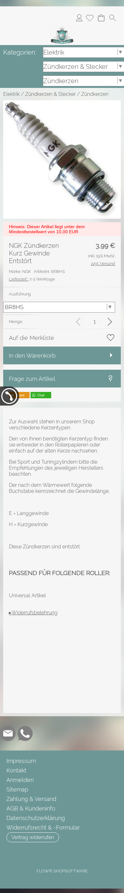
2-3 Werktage (32, 279)
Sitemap (17, 789)
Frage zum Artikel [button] (32, 378)
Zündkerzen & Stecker (50, 94)
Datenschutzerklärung (35, 818)
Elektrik (11, 94)
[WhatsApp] (25, 733)
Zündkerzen (94, 94)
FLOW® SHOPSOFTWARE (62, 871)
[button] (112, 18)
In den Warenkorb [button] (32, 355)
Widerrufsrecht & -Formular (43, 827)
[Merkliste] (90, 18)
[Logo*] (62, 28)
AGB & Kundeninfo (30, 808)
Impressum (21, 760)
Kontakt (16, 770)
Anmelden (79, 17)
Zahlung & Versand (31, 799)
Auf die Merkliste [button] (31, 337)
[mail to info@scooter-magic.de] (8, 733)
